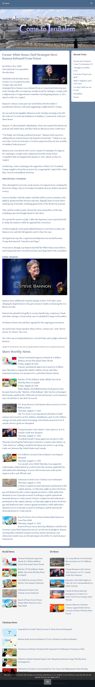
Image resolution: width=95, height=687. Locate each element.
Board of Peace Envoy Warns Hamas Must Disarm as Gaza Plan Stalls (30, 603)
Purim (76, 97)
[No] (92, 679)
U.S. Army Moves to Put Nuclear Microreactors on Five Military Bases (78, 561)
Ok (47, 682)
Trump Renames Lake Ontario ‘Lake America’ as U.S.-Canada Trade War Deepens (78, 572)
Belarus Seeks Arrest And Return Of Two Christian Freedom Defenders (47, 639)
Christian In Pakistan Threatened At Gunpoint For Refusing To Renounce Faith (51, 649)
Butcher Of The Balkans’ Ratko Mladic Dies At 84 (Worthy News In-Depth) (31, 572)
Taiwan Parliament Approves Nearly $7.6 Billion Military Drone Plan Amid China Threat (31, 561)
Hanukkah (78, 94)
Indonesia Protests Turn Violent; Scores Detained (40, 479)
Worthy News (22, 79)
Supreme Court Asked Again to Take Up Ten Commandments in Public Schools (79, 583)
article (23, 347)
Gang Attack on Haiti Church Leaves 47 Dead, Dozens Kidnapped (45, 629)
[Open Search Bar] (91, 3)
